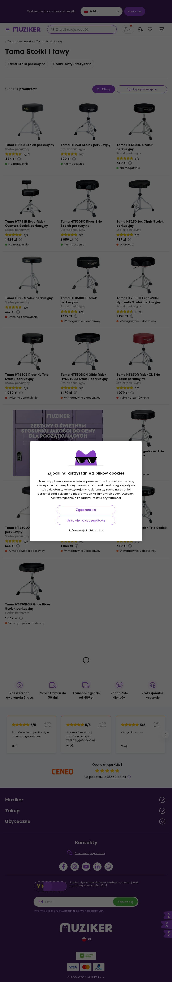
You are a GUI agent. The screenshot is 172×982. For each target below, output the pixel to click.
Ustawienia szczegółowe (86, 520)
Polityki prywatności (106, 498)
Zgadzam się (86, 509)
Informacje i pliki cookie (86, 530)
